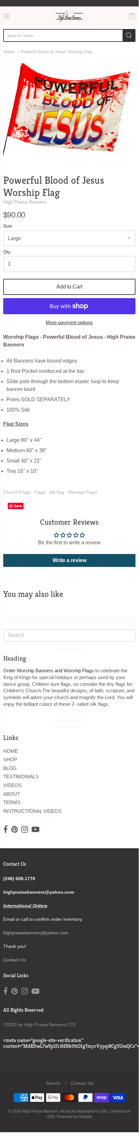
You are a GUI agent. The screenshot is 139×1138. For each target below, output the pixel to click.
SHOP (10, 759)
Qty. (7, 251)
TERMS (11, 802)
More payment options (69, 322)
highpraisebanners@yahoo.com (35, 932)
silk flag (56, 492)
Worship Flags (82, 492)
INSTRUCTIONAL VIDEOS (32, 811)
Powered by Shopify (74, 1116)
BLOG (10, 768)
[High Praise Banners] (69, 16)
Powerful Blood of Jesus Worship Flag (56, 51)
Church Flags (17, 492)
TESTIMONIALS (21, 776)
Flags (39, 492)
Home (8, 51)
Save (18, 505)
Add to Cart (69, 286)
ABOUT (11, 794)
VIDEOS (12, 785)
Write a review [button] (69, 560)
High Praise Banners (25, 202)
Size (7, 226)
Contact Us (14, 959)
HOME (10, 751)
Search (53, 1083)
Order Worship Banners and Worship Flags (48, 670)
